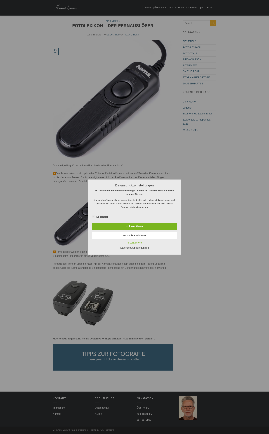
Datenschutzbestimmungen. (134, 207)
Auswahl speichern (134, 235)
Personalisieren (134, 242)
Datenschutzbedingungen (134, 247)
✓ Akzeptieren (134, 226)
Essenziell (102, 216)
